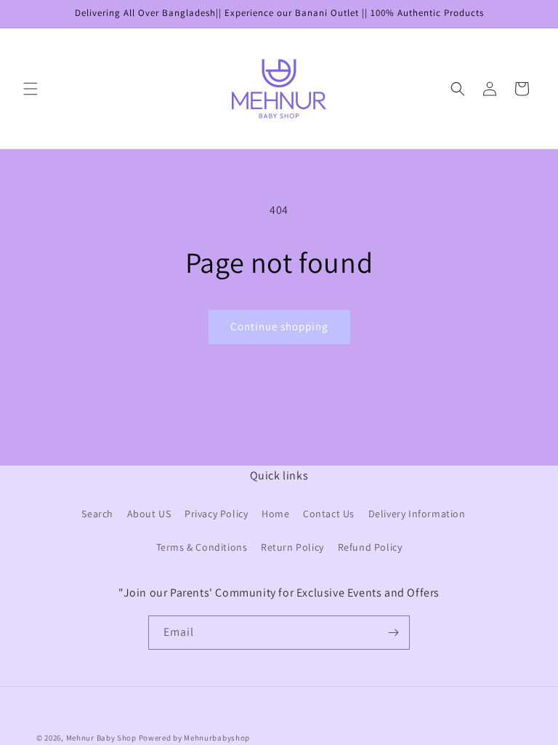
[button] (30, 89)
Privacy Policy (216, 513)
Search (97, 513)
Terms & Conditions (202, 547)
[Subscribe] (393, 632)
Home (275, 513)
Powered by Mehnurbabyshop (195, 738)
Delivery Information (417, 513)
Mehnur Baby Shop (101, 738)
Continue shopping (279, 326)
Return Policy (292, 547)
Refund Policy (370, 547)
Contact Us (329, 513)
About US (149, 513)
